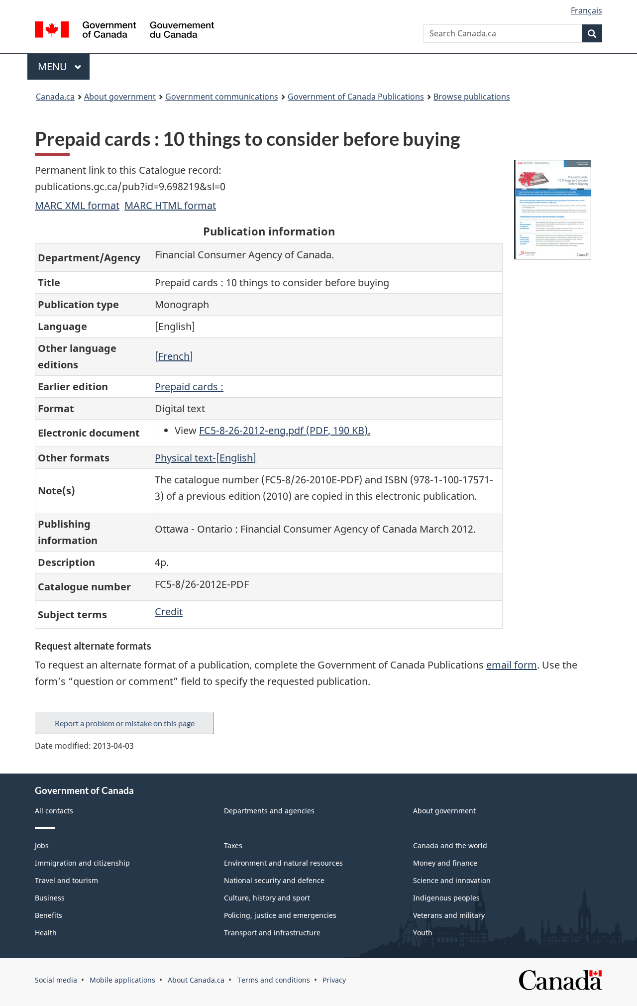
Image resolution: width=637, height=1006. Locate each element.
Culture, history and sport (267, 897)
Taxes (233, 845)
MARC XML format (77, 205)
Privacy (334, 980)
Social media (56, 980)
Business (50, 897)
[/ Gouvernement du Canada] (124, 31)
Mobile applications (122, 980)
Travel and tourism (66, 880)
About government (120, 96)
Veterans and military (449, 915)
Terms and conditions (273, 980)
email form (511, 664)
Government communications (221, 96)
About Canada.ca (196, 980)
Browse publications (471, 96)
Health (46, 932)
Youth (422, 932)
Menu (54, 66)
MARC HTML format (170, 205)
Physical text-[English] (205, 457)
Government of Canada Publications (356, 96)
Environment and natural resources (283, 863)
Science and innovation (452, 880)
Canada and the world (450, 845)
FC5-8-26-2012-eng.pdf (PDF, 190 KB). (284, 430)
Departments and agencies (269, 810)
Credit (169, 611)
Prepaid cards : (189, 386)
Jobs (42, 845)
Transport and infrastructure (272, 932)
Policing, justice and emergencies (280, 915)
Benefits (48, 915)
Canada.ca (55, 96)
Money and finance (445, 863)
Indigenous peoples (446, 897)
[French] (174, 356)
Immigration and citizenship (82, 863)
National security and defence (274, 880)
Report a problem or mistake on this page (125, 723)
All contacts (54, 810)
